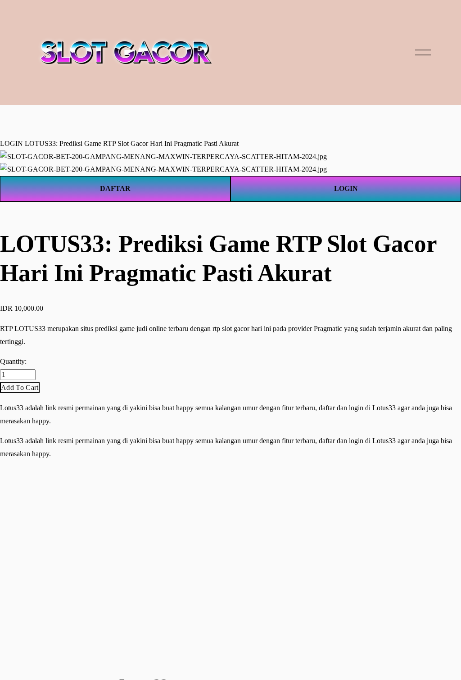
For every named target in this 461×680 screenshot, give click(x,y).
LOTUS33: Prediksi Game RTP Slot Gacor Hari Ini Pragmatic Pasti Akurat (132, 143)
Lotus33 (11, 408)
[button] (20, 387)
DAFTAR (115, 188)
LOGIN (11, 143)
